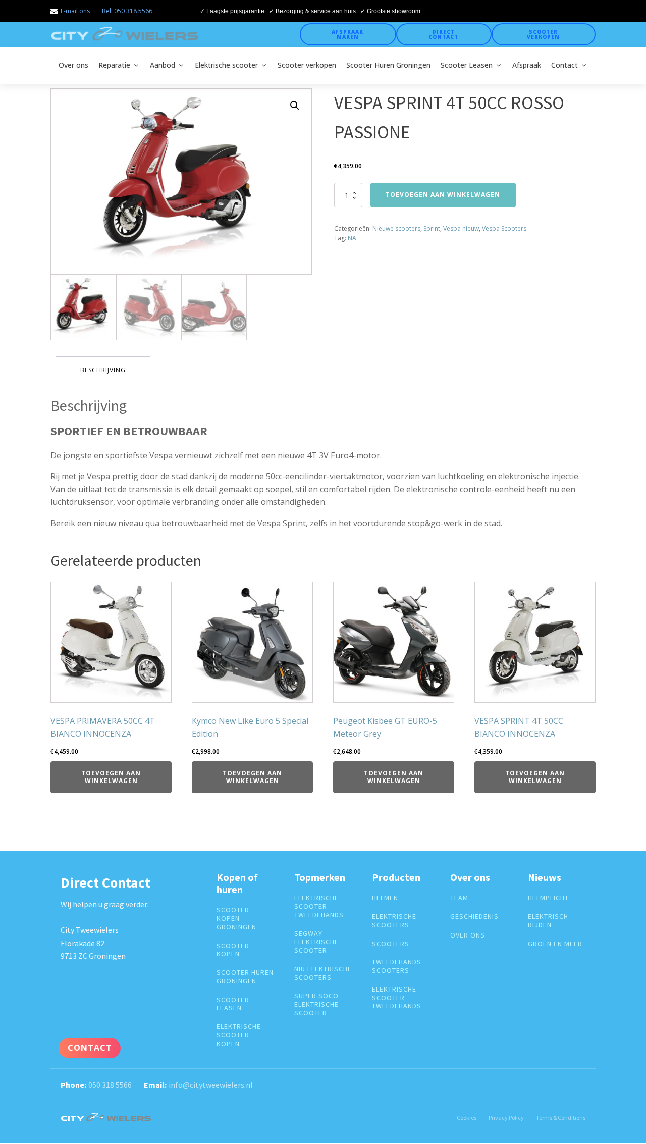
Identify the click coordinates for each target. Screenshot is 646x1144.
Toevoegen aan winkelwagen (443, 194)
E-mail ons (75, 11)
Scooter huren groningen (245, 976)
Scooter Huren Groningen (388, 65)
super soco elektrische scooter (316, 1004)
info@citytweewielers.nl (211, 1085)
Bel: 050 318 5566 (127, 11)
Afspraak (526, 65)
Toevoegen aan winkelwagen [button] (111, 777)
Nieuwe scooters (396, 228)
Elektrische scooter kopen (239, 1035)
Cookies (466, 1117)
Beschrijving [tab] (103, 370)
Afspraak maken (347, 34)
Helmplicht (548, 898)
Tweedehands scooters (396, 966)
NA (352, 238)
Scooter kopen (233, 950)
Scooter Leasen (467, 65)
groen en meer (555, 944)
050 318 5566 (110, 1085)
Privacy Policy (506, 1117)
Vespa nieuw (461, 228)
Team (459, 898)
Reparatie (114, 65)
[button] (295, 105)
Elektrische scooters (394, 920)
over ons (467, 935)
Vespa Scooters (504, 228)
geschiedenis (474, 916)
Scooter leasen (233, 1004)
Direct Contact (443, 34)
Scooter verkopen (543, 34)
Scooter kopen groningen (236, 918)
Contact (564, 65)
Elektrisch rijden (548, 920)
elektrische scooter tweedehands (319, 906)
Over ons (73, 65)
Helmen (385, 898)
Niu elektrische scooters (323, 973)
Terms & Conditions (560, 1117)
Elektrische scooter (226, 65)
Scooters (390, 944)
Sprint (431, 228)
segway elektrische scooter (316, 942)
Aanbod (162, 65)
